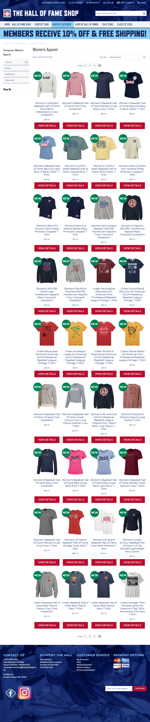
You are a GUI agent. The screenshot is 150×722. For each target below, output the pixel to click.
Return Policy (83, 667)
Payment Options (128, 655)
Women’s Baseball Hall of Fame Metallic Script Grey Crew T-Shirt (47, 542)
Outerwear (9, 80)
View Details (47, 125)
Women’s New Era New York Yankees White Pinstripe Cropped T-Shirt (132, 170)
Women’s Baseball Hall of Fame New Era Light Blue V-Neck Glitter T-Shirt (47, 170)
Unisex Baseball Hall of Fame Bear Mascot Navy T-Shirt (104, 605)
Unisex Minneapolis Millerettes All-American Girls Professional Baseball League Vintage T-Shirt (103, 294)
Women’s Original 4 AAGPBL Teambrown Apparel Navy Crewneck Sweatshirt (132, 230)
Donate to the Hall (49, 665)
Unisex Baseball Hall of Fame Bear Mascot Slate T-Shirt (75, 605)
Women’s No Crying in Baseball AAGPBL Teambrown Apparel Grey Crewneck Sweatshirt (104, 231)
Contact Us (13, 655)
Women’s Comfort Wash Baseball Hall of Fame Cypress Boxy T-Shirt (75, 170)
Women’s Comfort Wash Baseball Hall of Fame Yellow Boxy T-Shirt (103, 170)
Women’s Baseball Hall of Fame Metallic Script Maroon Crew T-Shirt (132, 483)
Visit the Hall (46, 667)
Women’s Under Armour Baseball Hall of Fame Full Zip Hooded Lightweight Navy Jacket (132, 545)
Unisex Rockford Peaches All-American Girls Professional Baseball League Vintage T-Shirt (104, 357)
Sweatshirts (10, 74)
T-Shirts (8, 62)
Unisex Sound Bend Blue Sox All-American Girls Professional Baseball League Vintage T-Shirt (132, 294)
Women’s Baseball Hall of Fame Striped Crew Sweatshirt (47, 417)
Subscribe (139, 688)
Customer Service (93, 655)
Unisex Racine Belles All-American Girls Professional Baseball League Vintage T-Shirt (132, 356)
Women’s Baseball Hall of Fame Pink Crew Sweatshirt (75, 106)
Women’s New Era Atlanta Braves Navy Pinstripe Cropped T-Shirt (75, 230)
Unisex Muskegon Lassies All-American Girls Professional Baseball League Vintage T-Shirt (75, 357)
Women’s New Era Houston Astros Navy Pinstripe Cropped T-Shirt (47, 230)
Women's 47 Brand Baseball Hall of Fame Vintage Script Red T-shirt (75, 544)
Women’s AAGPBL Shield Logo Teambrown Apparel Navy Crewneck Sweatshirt (47, 294)
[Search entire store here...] (144, 13)
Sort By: (103, 57)
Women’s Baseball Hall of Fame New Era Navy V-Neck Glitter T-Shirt (132, 106)
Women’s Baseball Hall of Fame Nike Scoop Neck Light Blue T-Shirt (104, 484)
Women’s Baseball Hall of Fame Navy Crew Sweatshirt (47, 483)
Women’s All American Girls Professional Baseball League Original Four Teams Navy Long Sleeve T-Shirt (104, 421)
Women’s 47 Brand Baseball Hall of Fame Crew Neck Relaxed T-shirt (104, 544)
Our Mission (46, 659)
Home (7, 24)
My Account (82, 659)
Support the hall (56, 655)
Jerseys (8, 68)
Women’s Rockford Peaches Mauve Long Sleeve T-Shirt (132, 417)
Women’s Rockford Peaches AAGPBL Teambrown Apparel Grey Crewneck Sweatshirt (75, 294)
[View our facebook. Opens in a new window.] (10, 693)
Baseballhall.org (53, 2)
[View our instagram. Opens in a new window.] (24, 692)
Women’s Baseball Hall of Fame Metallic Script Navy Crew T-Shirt (104, 106)
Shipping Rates (84, 665)
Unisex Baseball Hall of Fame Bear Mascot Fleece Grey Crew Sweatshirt (47, 607)
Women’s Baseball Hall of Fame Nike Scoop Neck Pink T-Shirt (75, 483)
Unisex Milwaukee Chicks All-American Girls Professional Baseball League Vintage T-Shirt (46, 357)
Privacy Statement (86, 670)
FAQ (79, 662)
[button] (26, 62)
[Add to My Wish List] (52, 95)
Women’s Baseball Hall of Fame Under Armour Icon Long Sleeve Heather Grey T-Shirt (75, 420)
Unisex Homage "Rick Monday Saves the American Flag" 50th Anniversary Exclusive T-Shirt (132, 608)
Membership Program (51, 662)
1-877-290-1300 (10, 659)
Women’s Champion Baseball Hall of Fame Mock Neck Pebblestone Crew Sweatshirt (47, 109)
